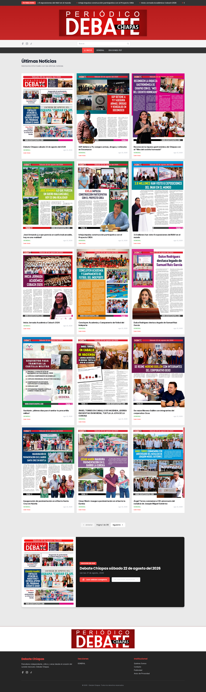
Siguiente (117, 525)
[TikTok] (31, 43)
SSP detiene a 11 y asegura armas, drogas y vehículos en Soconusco (174, 3)
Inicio (89, 50)
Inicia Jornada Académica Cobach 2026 (119, 3)
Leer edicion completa (96, 579)
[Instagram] (27, 43)
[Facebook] (22, 43)
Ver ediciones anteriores (124, 579)
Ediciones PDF (115, 50)
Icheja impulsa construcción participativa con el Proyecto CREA (67, 3)
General (100, 50)
